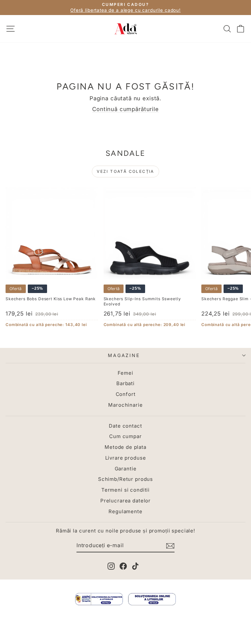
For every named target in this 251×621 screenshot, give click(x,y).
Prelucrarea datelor (125, 501)
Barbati (125, 383)
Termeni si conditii (125, 490)
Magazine (124, 355)
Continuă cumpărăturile (125, 109)
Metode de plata (125, 447)
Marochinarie (125, 405)
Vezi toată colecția (125, 171)
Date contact (125, 426)
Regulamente (125, 511)
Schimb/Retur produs (125, 479)
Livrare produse (125, 458)
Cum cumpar (125, 436)
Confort (126, 394)
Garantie (126, 469)
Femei (125, 373)
